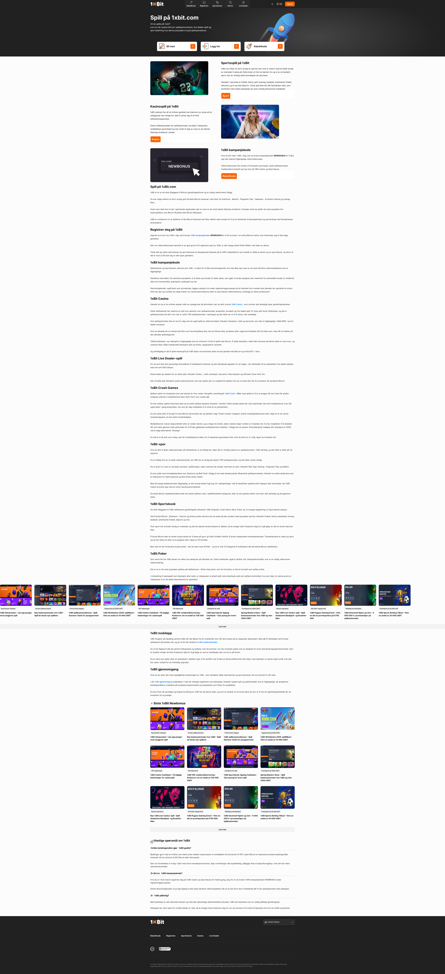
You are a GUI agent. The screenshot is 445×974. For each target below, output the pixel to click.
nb (281, 4)
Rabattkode (155, 936)
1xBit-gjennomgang (163, 682)
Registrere (170, 936)
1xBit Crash (230, 393)
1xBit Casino (236, 304)
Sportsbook (186, 936)
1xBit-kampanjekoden (200, 235)
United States (273, 922)
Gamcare (234, 966)
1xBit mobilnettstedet (207, 642)
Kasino (200, 936)
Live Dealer (214, 936)
